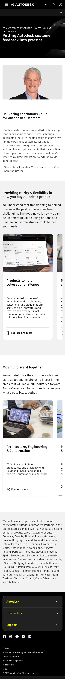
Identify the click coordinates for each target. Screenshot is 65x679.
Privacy (6, 648)
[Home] (22, 4)
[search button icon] (53, 4)
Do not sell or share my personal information (23, 652)
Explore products (21, 333)
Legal (5, 669)
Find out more (19, 489)
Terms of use (8, 664)
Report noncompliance (13, 660)
